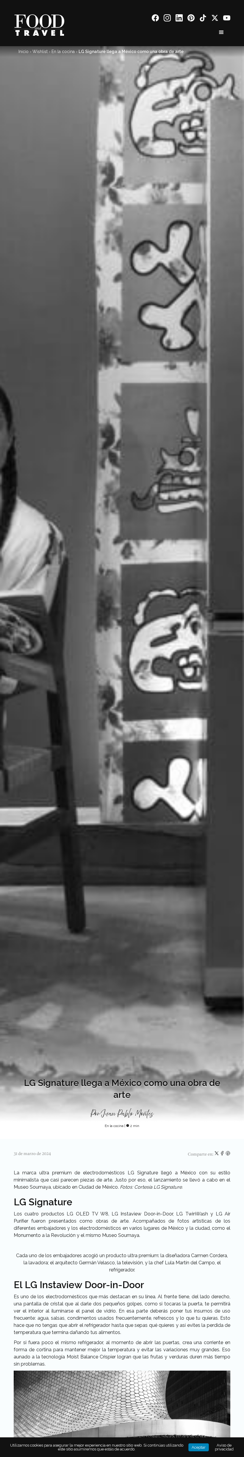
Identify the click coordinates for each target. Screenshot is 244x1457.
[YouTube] (226, 19)
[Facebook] (155, 19)
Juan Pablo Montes (128, 1114)
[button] (221, 32)
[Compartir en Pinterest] (228, 1154)
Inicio (23, 51)
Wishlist (40, 51)
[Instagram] (167, 19)
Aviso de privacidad (224, 1447)
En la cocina (63, 51)
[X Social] (214, 19)
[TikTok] (203, 19)
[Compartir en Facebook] (223, 1154)
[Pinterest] (191, 19)
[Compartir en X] (217, 1154)
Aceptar (199, 1447)
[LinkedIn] (179, 19)
